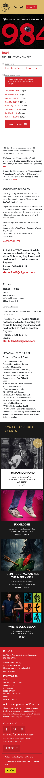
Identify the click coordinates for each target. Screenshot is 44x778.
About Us (7, 680)
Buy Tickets (16, 124)
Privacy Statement (12, 694)
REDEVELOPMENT (10, 699)
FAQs (5, 697)
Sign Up (10, 748)
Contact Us (8, 685)
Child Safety (9, 691)
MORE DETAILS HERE (11, 241)
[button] (16, 7)
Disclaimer (8, 688)
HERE (5, 167)
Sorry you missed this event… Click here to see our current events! (21, 82)
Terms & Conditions (12, 683)
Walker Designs (26, 757)
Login (29, 7)
